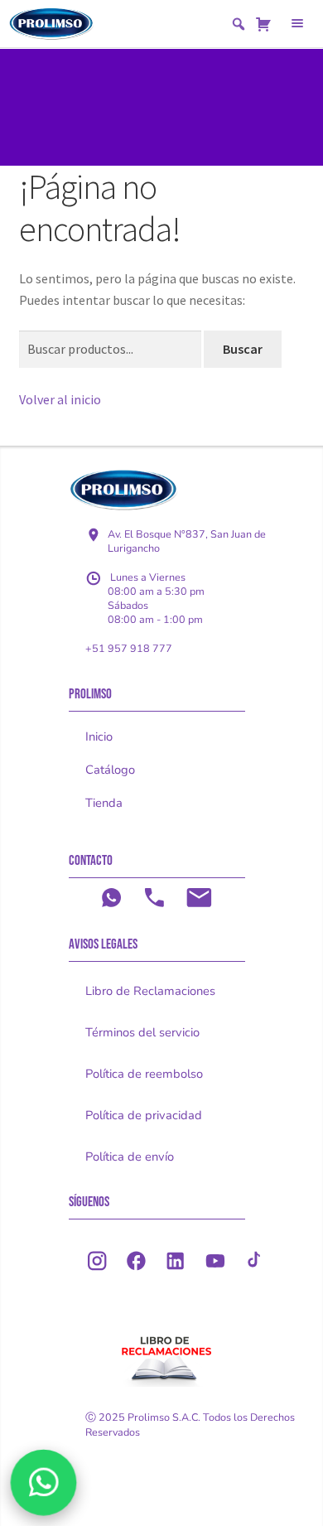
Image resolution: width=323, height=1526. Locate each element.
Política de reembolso (144, 1073)
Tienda (104, 802)
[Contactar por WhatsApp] (43, 1482)
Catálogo (110, 769)
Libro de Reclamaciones (150, 991)
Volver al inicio (60, 399)
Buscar (243, 348)
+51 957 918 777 (128, 648)
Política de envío (129, 1156)
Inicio (99, 736)
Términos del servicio (142, 1032)
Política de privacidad (143, 1115)
